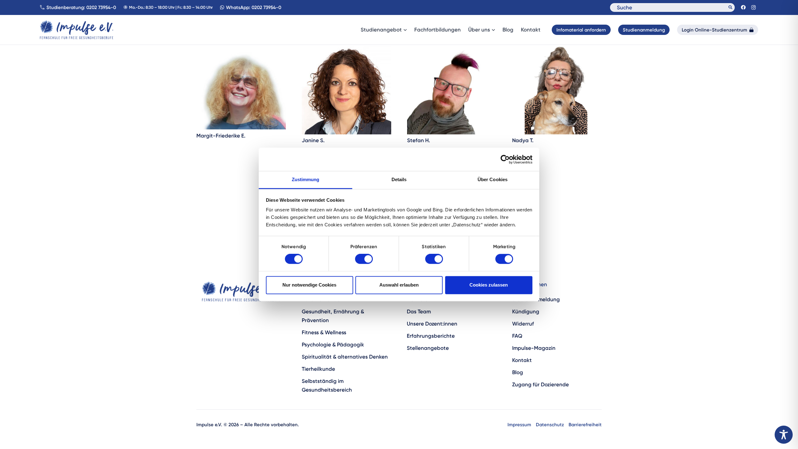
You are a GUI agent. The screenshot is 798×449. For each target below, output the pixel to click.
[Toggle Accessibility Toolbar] (783, 434)
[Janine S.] (346, 89)
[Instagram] (753, 7)
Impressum (519, 424)
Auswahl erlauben (399, 284)
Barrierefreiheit (585, 424)
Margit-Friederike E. (220, 136)
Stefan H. (418, 140)
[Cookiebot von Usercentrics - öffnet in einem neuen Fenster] (505, 159)
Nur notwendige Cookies (309, 284)
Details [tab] (399, 179)
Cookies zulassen (488, 284)
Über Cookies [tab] (492, 179)
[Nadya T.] (557, 89)
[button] (404, 30)
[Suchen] (730, 7)
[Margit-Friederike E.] (241, 87)
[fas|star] (240, 291)
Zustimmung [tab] (306, 179)
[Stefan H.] (452, 89)
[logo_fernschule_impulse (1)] (76, 30)
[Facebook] (743, 7)
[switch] (364, 259)
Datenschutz (550, 424)
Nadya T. (522, 140)
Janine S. (313, 140)
